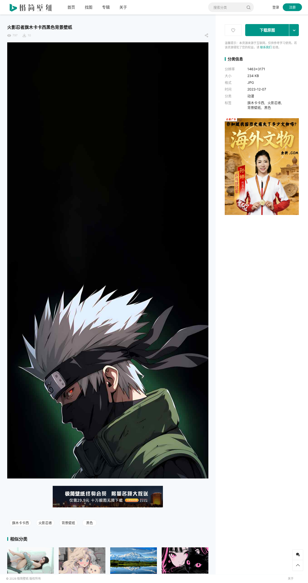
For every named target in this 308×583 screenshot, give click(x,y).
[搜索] (248, 7)
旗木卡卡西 (20, 523)
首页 (71, 7)
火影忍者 (45, 523)
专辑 (106, 7)
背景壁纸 (68, 523)
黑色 (89, 523)
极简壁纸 (23, 578)
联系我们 (266, 47)
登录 (275, 7)
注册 (292, 7)
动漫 (250, 96)
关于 (123, 7)
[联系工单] (298, 555)
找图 (88, 7)
